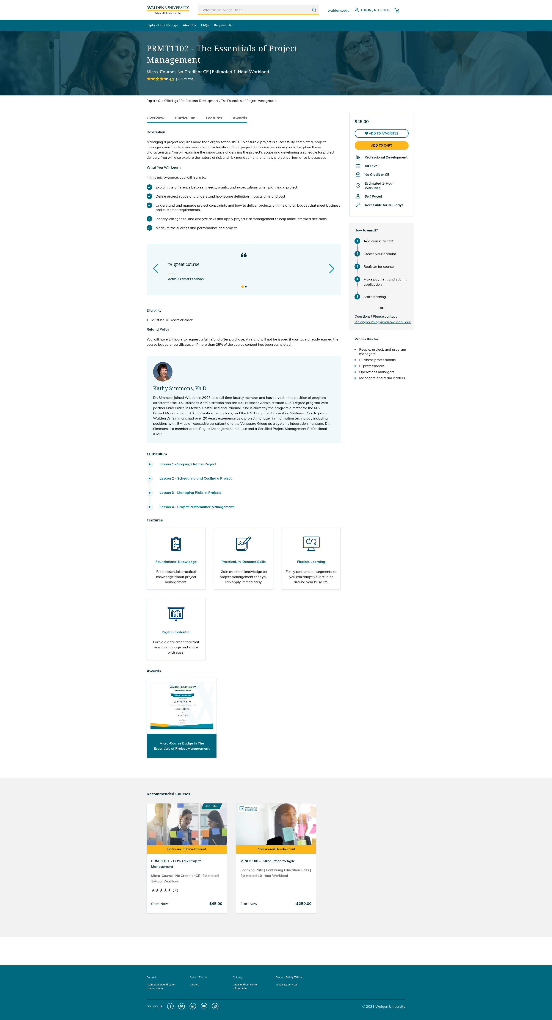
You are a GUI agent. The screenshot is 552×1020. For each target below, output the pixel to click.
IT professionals (371, 366)
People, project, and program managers (382, 351)
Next (331, 268)
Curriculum (185, 117)
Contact (151, 977)
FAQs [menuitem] (205, 25)
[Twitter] (181, 1006)
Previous (155, 268)
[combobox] (258, 10)
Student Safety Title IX (289, 977)
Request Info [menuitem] (223, 25)
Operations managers (376, 372)
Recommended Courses (168, 793)
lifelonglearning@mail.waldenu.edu (382, 322)
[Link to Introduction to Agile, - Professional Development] (276, 828)
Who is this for (366, 339)
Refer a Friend (198, 977)
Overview (156, 117)
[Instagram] (215, 1006)
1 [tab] (242, 287)
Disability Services (287, 984)
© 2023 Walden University (383, 1006)
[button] (382, 133)
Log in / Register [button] (375, 10)
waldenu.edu (339, 10)
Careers (194, 984)
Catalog (237, 977)
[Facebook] (170, 1006)
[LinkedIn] (193, 1006)
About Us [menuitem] (189, 25)
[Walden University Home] (168, 8)
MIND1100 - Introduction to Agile (267, 861)
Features (214, 117)
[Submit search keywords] (314, 10)
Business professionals (377, 360)
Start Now (159, 903)
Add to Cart (381, 145)
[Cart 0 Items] (397, 10)
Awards (240, 117)
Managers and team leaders (382, 378)
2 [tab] (246, 287)
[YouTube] (204, 1006)
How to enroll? (366, 230)
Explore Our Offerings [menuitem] (162, 25)
